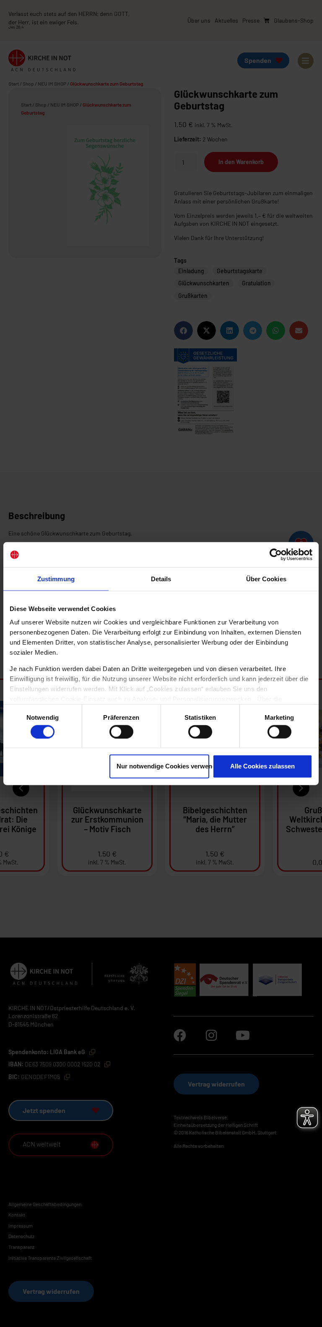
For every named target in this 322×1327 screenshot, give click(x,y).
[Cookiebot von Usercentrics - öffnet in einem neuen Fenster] (275, 555)
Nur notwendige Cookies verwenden (163, 766)
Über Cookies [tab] (266, 579)
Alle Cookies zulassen (262, 766)
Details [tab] (161, 579)
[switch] (121, 731)
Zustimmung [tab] (56, 579)
